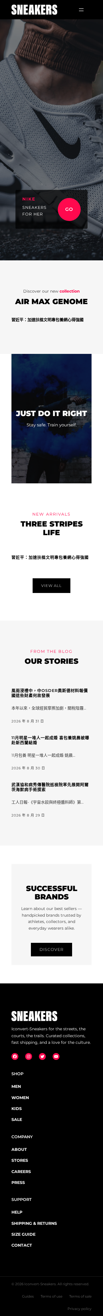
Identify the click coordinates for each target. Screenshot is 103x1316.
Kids (16, 1108)
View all (51, 585)
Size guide (23, 1234)
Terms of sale (80, 1296)
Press (18, 1182)
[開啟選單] (81, 9)
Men (16, 1086)
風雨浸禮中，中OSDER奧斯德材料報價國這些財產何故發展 (49, 693)
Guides (28, 1296)
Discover (51, 949)
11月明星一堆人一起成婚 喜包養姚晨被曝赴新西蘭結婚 (50, 740)
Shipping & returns (34, 1223)
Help (16, 1212)
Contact (21, 1245)
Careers (21, 1171)
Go (69, 209)
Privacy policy (80, 1309)
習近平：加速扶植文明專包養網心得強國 (47, 319)
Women (20, 1097)
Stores (19, 1160)
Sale (16, 1119)
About (19, 1149)
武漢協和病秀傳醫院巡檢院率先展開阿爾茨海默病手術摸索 (50, 787)
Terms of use (51, 1296)
